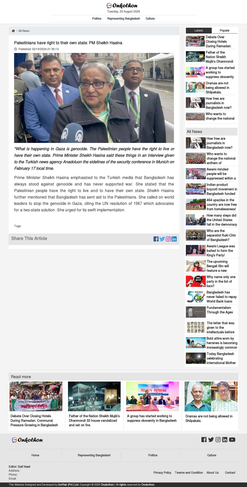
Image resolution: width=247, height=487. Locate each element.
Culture (150, 18)
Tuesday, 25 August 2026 (123, 11)
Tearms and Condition (189, 473)
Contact (230, 473)
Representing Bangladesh (123, 18)
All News (23, 31)
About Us (212, 473)
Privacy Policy (162, 473)
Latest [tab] (199, 30)
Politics (96, 18)
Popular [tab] (224, 30)
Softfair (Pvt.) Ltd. (68, 484)
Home (35, 455)
